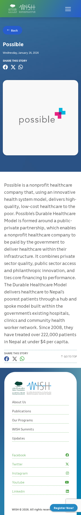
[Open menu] (68, 8)
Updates (18, 438)
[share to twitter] (13, 67)
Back (14, 30)
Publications (21, 411)
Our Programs (22, 420)
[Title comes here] (21, 8)
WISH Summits (23, 429)
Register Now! (64, 508)
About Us (19, 402)
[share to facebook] (5, 67)
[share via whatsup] (20, 67)
